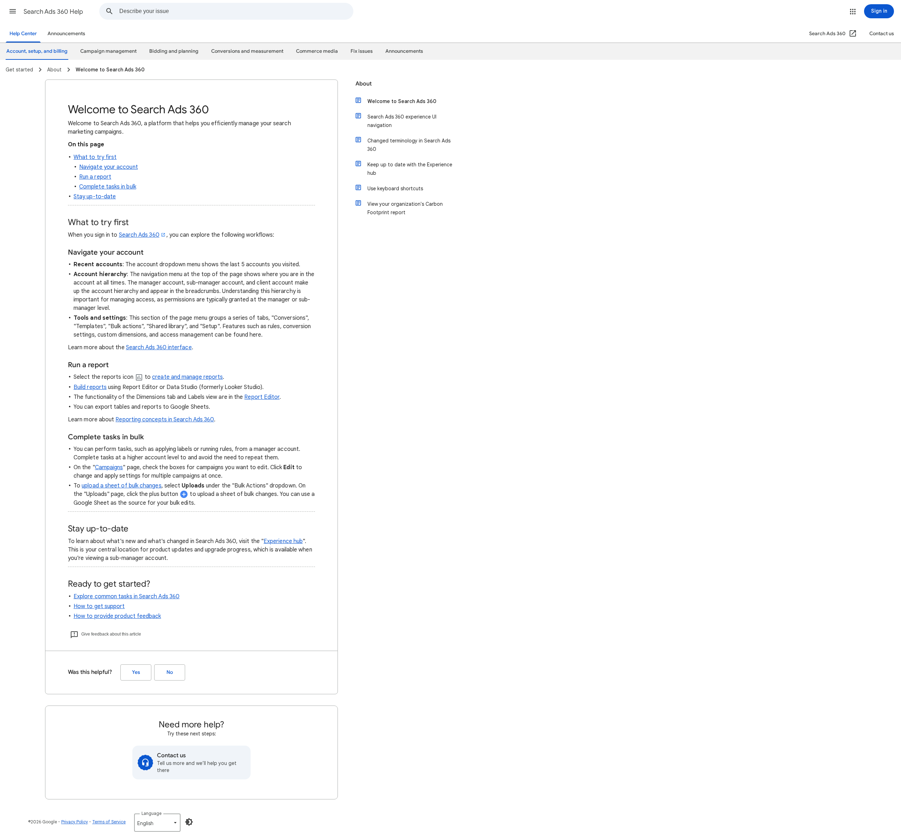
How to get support (99, 606)
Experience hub (283, 541)
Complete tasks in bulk (107, 186)
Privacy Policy (74, 821)
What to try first (95, 157)
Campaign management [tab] (108, 51)
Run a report (95, 176)
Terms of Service (109, 821)
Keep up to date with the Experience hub (409, 168)
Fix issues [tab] (362, 51)
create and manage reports (187, 377)
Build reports (90, 387)
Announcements (66, 34)
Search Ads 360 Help (53, 11)
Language (151, 813)
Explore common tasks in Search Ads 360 (126, 596)
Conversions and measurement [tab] (247, 51)
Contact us (881, 34)
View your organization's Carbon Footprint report (405, 208)
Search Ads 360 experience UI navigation (401, 121)
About (363, 83)
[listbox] (157, 822)
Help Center (23, 34)
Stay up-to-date (95, 196)
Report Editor (261, 397)
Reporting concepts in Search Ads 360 (164, 419)
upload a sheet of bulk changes (121, 485)
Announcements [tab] (404, 51)
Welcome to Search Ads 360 (401, 101)
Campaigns (109, 467)
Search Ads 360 (139, 234)
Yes (136, 672)
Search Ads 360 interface (159, 347)
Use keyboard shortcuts (395, 188)
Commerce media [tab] (317, 51)
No (169, 672)
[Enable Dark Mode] (189, 821)
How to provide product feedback (117, 616)
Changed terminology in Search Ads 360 (408, 145)
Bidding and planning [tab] (174, 51)
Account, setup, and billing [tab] (37, 51)
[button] (12, 11)
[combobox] (236, 11)
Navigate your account (108, 167)
